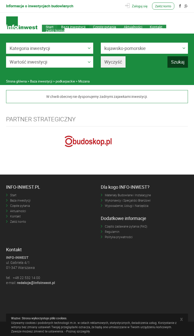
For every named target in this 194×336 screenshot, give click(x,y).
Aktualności (133, 26)
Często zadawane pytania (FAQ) (126, 226)
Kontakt (156, 26)
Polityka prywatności (119, 237)
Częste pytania (104, 26)
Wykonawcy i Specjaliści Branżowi (128, 200)
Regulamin (112, 232)
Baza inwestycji (73, 26)
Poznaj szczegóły (78, 331)
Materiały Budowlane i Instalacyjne (128, 195)
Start (50, 26)
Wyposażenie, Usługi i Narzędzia (126, 206)
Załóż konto (163, 6)
